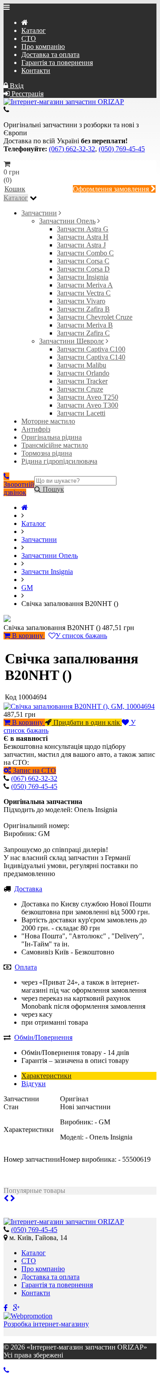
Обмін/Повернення (43, 1037)
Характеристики (46, 1075)
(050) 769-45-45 (122, 149)
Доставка (28, 889)
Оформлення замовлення (112, 189)
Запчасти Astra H (82, 237)
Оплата (26, 967)
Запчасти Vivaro (81, 301)
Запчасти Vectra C (84, 293)
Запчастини (39, 213)
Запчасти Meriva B (85, 325)
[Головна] (24, 507)
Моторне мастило (48, 421)
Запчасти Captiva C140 (91, 357)
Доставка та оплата (50, 54)
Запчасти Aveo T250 (87, 397)
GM (27, 587)
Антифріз (35, 429)
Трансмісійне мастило (54, 445)
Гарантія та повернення (57, 62)
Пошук (52, 489)
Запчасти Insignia (82, 277)
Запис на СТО (33, 770)
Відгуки (33, 1083)
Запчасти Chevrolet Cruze (94, 317)
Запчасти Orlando (83, 373)
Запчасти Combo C (85, 253)
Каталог (33, 30)
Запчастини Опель (67, 221)
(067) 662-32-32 (72, 149)
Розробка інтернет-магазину (46, 1324)
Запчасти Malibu (81, 365)
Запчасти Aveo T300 (87, 405)
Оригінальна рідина (51, 437)
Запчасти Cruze (80, 389)
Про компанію (43, 46)
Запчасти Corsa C (83, 261)
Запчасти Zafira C (83, 333)
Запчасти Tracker (82, 381)
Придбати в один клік (87, 722)
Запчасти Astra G (82, 229)
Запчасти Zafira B (83, 309)
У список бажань (81, 635)
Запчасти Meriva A (85, 285)
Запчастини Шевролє (71, 341)
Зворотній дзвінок (19, 488)
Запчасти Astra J (81, 245)
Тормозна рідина (46, 453)
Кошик (14, 189)
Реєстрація (27, 93)
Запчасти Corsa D (83, 269)
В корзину (27, 635)
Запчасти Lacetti (81, 413)
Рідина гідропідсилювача (59, 461)
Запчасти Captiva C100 (91, 349)
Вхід (16, 85)
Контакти (35, 70)
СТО (28, 38)
